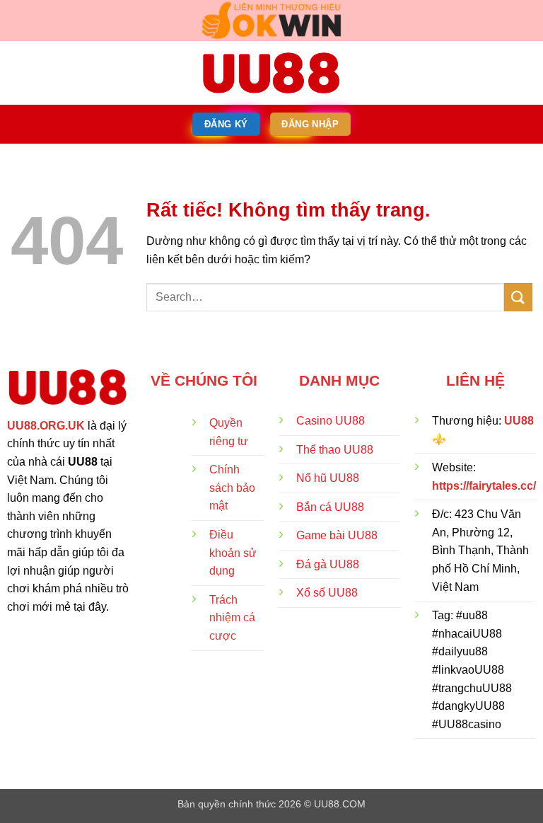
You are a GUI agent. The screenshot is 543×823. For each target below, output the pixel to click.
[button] (19, 72)
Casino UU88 (330, 421)
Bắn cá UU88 (330, 507)
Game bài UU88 (337, 535)
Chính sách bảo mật (232, 488)
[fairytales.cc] (271, 73)
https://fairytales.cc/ (484, 486)
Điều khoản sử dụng (233, 553)
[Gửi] (518, 297)
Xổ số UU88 (327, 593)
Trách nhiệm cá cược (232, 618)
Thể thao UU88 (334, 450)
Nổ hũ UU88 (327, 478)
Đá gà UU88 (327, 564)
